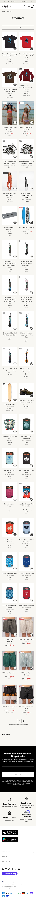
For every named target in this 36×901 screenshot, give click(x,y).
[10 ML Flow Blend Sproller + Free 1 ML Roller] (26, 181)
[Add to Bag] (15, 156)
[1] (9, 148)
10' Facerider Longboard (26, 227)
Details (14, 806)
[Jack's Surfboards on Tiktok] (12, 869)
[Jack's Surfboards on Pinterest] (9, 869)
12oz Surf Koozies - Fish (9, 573)
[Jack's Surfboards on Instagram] (6, 869)
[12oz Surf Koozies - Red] (26, 593)
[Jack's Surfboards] (6, 6)
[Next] (31, 1)
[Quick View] (15, 188)
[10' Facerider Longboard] (26, 215)
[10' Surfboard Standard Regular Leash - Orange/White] (26, 356)
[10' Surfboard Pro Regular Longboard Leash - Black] (26, 249)
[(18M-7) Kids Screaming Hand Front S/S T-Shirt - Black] (9, 41)
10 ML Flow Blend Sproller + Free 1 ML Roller (26, 195)
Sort (19, 27)
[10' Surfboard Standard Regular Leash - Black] (9, 320)
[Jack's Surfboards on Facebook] (3, 869)
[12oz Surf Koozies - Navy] (26, 561)
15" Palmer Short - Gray (26, 639)
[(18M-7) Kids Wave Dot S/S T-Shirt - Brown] (9, 77)
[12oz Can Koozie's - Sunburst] (9, 527)
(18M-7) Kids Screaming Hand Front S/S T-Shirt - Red (26, 56)
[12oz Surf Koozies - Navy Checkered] (9, 593)
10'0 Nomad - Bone (9, 404)
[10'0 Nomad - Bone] (9, 392)
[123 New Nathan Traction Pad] (9, 424)
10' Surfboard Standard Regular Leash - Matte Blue (26, 335)
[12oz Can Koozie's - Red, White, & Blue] (26, 491)
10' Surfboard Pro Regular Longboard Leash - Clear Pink (26, 299)
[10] (9, 215)
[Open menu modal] (29, 6)
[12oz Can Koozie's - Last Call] (26, 458)
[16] (9, 694)
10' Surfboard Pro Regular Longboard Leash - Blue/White (10, 299)
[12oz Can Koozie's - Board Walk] (26, 424)
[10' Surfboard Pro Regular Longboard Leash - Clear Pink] (26, 285)
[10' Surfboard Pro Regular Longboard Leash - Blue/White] (9, 285)
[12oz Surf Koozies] (26, 527)
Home (3, 11)
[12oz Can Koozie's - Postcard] (9, 491)
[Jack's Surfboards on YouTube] (19, 869)
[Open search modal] (24, 6)
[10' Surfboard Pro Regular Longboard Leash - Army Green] (9, 249)
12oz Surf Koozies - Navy (26, 573)
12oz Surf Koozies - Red (26, 605)
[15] (9, 627)
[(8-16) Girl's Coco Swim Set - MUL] (9, 113)
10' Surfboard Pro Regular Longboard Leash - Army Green (9, 263)
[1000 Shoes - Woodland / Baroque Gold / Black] (26, 390)
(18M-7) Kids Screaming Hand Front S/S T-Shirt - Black (9, 56)
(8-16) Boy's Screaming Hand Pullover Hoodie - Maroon (26, 88)
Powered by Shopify (6, 888)
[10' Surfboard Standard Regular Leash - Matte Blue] (26, 320)
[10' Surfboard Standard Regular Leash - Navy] (9, 356)
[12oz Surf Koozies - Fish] (9, 561)
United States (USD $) (9, 882)
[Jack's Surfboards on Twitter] (16, 869)
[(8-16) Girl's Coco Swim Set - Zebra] (26, 113)
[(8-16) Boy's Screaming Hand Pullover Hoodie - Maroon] (26, 75)
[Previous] (4, 1)
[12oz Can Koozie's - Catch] (9, 458)
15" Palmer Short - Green (9, 673)
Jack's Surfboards (14, 885)
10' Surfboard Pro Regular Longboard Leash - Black (26, 263)
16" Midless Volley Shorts (9, 707)
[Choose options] (15, 48)
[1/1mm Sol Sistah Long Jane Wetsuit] (9, 181)
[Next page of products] (23, 721)
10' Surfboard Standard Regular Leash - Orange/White (26, 371)
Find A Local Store (9, 820)
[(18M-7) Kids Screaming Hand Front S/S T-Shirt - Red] (26, 41)
